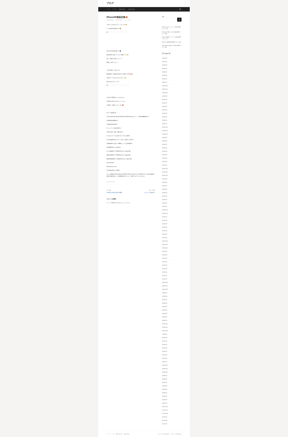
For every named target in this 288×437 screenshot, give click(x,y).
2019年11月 (165, 327)
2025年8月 (164, 99)
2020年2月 (164, 317)
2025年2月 (164, 120)
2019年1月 (164, 361)
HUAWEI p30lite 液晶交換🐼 (114, 192)
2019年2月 (164, 358)
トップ (108, 9)
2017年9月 (164, 417)
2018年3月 (164, 396)
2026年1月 (164, 82)
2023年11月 (165, 172)
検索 (163, 16)
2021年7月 (164, 258)
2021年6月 (164, 261)
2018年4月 (164, 392)
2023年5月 (164, 192)
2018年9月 (164, 375)
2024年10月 (165, 134)
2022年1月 (164, 237)
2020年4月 (164, 310)
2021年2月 (164, 275)
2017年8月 (164, 420)
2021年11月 (165, 244)
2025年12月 (165, 85)
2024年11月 (165, 130)
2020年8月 (164, 296)
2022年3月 (164, 230)
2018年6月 (164, 386)
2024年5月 (164, 151)
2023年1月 (164, 206)
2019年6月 (164, 344)
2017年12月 (165, 406)
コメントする (127, 20)
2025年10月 (165, 92)
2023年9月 (164, 179)
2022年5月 (164, 223)
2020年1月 (164, 320)
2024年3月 (164, 158)
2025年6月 (164, 106)
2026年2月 (164, 78)
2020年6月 (164, 303)
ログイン (121, 202)
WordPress (166, 434)
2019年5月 (164, 348)
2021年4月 (164, 268)
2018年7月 (164, 382)
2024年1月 (164, 165)
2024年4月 (164, 154)
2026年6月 (164, 65)
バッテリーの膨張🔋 (149, 192)
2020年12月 (165, 282)
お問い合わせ (122, 9)
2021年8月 (164, 254)
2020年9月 (164, 292)
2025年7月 (164, 103)
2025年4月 (164, 113)
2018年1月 (164, 403)
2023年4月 (164, 196)
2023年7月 (164, 185)
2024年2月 (164, 161)
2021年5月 (164, 265)
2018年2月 (164, 399)
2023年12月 (165, 168)
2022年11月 (165, 213)
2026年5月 (164, 68)
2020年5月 (164, 306)
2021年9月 (164, 251)
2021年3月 (164, 272)
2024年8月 (164, 141)
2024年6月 (164, 147)
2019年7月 (164, 341)
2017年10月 (165, 413)
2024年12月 (165, 127)
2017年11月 (165, 410)
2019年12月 (165, 323)
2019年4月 (164, 351)
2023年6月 (164, 189)
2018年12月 (165, 365)
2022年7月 (164, 217)
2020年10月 (165, 289)
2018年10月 (165, 372)
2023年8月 (164, 182)
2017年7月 (164, 423)
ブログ (110, 3)
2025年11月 (165, 89)
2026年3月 (164, 75)
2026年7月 (164, 61)
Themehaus (179, 434)
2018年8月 (164, 379)
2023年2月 (164, 203)
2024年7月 (164, 144)
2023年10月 (165, 175)
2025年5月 (164, 110)
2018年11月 (165, 368)
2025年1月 (164, 123)
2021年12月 (165, 241)
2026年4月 (164, 72)
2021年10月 (165, 248)
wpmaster (119, 20)
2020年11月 (165, 286)
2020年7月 (164, 299)
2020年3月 (164, 313)
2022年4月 (164, 227)
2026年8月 (164, 58)
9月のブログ (112, 181)
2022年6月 (164, 220)
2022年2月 (164, 234)
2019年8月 (164, 337)
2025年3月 (164, 116)
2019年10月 (165, 330)
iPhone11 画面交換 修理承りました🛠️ (171, 42)
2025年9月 (164, 96)
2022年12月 (165, 210)
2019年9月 (164, 334)
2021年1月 (164, 279)
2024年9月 (164, 137)
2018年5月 (164, 389)
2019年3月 (164, 354)
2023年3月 (164, 199)
